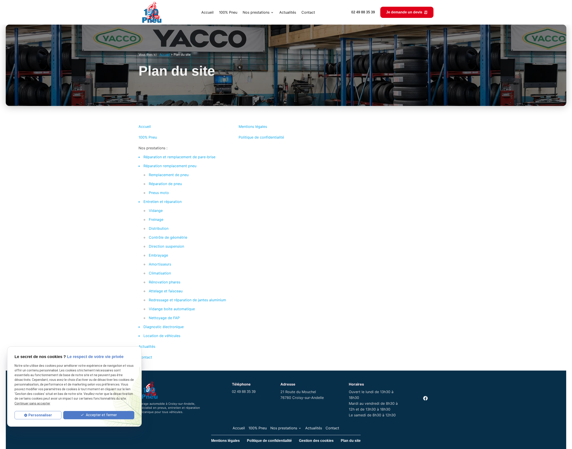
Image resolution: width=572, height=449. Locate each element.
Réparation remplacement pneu (169, 166)
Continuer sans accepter (32, 403)
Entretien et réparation (162, 201)
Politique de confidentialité (261, 137)
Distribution (158, 228)
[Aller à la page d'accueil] (152, 12)
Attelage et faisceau (166, 291)
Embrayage (158, 255)
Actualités (287, 12)
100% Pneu (228, 12)
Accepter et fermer (101, 415)
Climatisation (160, 273)
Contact (308, 12)
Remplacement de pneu (169, 175)
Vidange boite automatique (172, 309)
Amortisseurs (160, 264)
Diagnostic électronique (163, 327)
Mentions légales (253, 126)
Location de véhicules (161, 335)
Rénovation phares (164, 282)
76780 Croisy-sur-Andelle (302, 395)
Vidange (156, 210)
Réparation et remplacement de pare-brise (179, 157)
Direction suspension (166, 246)
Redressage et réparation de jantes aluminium (187, 300)
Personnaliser (40, 415)
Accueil (207, 12)
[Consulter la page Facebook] (425, 398)
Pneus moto (159, 192)
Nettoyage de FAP (164, 318)
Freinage (156, 219)
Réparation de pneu (165, 183)
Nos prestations (256, 12)
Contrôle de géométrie (168, 237)
